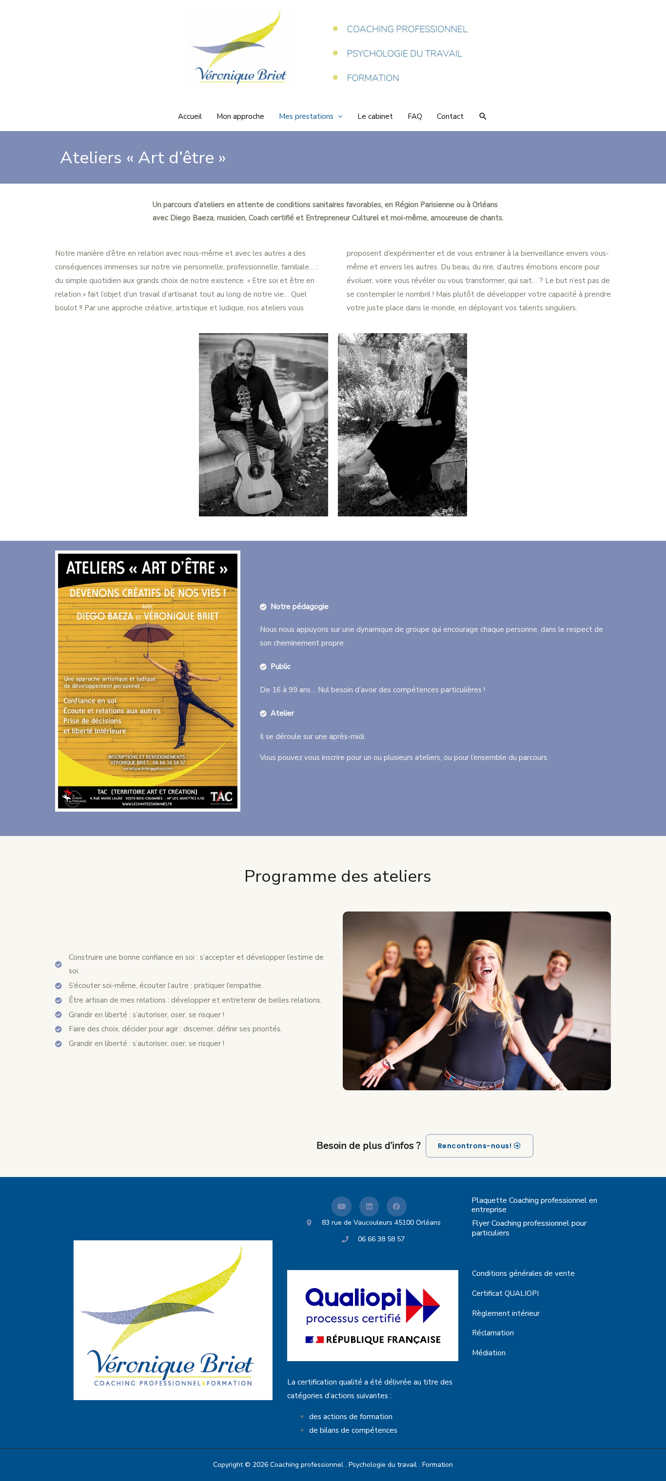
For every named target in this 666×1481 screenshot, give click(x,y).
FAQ (415, 116)
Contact (450, 116)
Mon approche (240, 116)
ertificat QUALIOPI (507, 1293)
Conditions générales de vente (523, 1273)
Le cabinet (375, 116)
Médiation (489, 1353)
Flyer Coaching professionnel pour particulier (529, 1228)
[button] (483, 116)
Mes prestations (306, 116)
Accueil (190, 116)
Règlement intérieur (506, 1313)
